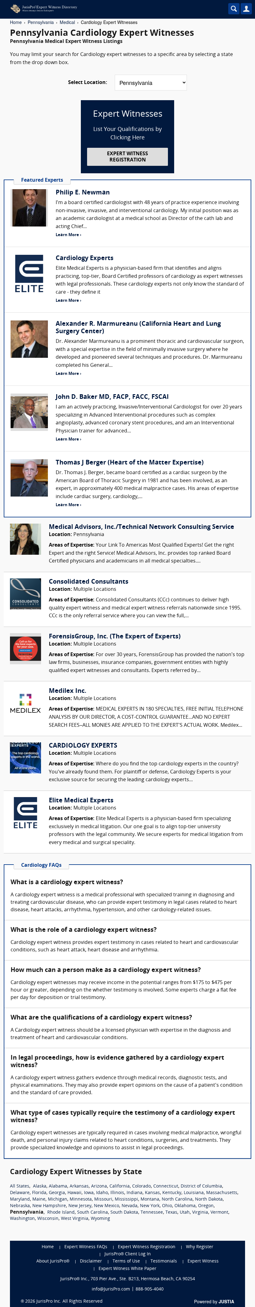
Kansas (152, 1193)
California (119, 1186)
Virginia (200, 1212)
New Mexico (106, 1206)
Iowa (89, 1193)
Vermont (219, 1212)
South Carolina (92, 1212)
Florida (39, 1193)
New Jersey (79, 1206)
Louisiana (194, 1193)
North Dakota (209, 1199)
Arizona (99, 1186)
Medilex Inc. (67, 691)
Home (16, 22)
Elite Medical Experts (81, 801)
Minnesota (81, 1199)
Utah (185, 1212)
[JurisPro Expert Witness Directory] (101, 8)
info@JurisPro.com (111, 1289)
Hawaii (74, 1193)
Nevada (129, 1206)
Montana (150, 1199)
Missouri (103, 1199)
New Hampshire (49, 1206)
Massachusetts (221, 1193)
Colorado (141, 1186)
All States (19, 1186)
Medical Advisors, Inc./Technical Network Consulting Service (141, 527)
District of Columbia (201, 1186)
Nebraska (20, 1206)
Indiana (134, 1193)
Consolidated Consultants (88, 582)
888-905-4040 (150, 1289)
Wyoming (100, 1218)
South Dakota (124, 1212)
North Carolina (177, 1199)
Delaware (20, 1193)
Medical (67, 22)
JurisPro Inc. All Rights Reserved (69, 1301)
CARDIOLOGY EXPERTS (83, 746)
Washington (22, 1218)
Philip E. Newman (83, 193)
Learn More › (68, 235)
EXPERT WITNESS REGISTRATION (127, 157)
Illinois (117, 1193)
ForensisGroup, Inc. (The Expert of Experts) (115, 637)
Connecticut (165, 1186)
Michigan (57, 1199)
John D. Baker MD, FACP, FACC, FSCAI (112, 397)
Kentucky (171, 1193)
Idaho (102, 1193)
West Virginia (74, 1218)
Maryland (20, 1199)
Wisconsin (47, 1218)
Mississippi (126, 1199)
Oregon (206, 1206)
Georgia (57, 1193)
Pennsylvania (41, 22)
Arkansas (79, 1186)
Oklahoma (185, 1206)
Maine (38, 1199)
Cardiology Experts (85, 258)
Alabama (58, 1186)
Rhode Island (61, 1212)
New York (150, 1206)
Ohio (167, 1206)
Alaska (39, 1186)
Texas (171, 1212)
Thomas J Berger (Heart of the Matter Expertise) (130, 463)
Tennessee (152, 1212)
